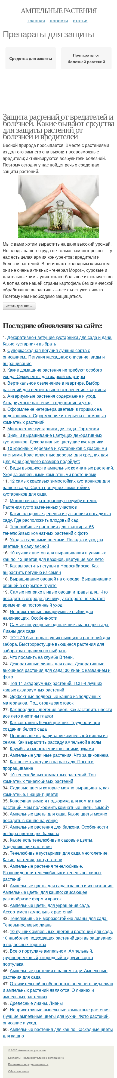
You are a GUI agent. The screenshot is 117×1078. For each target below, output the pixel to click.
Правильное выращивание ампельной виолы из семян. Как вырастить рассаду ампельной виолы (55, 738)
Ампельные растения (58, 10)
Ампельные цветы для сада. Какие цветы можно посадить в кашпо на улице (55, 817)
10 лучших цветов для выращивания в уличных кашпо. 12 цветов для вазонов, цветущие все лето (54, 555)
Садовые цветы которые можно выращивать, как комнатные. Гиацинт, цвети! (56, 790)
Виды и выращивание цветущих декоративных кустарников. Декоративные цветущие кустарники (53, 438)
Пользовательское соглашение (43, 1058)
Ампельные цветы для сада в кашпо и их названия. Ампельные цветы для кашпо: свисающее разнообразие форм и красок (58, 892)
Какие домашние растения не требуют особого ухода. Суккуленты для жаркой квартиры (52, 373)
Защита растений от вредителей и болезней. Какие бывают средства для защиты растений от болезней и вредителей (58, 126)
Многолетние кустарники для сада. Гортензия (53, 428)
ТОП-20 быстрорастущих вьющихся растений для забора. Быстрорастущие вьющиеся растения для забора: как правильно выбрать (56, 644)
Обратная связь (18, 1071)
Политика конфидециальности (28, 1064)
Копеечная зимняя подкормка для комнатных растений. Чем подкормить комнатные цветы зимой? (56, 804)
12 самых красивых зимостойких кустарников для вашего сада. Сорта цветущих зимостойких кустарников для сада (56, 487)
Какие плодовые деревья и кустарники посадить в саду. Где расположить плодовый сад (57, 516)
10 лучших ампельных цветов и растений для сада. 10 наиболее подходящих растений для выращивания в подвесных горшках (58, 937)
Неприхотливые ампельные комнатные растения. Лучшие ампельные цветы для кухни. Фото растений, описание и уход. (57, 1016)
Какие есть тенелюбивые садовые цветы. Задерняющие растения (48, 843)
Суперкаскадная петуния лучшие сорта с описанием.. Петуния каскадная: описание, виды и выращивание (54, 356)
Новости (59, 20)
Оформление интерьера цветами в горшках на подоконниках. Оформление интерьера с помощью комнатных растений (54, 415)
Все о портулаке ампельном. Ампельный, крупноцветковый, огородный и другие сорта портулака (48, 957)
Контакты (14, 1058)
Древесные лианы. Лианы (36, 1003)
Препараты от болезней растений (86, 58)
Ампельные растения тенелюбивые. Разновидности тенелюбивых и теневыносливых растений (52, 872)
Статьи (80, 20)
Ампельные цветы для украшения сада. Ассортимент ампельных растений (46, 908)
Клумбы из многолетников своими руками (52, 748)
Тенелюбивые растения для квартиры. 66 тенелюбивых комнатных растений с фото (48, 529)
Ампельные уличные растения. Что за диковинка (59, 755)
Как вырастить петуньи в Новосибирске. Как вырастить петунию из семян (50, 569)
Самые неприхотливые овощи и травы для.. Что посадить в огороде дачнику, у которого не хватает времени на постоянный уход (55, 598)
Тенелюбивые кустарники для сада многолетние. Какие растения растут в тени (56, 856)
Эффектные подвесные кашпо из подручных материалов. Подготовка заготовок (52, 699)
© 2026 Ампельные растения (27, 1050)
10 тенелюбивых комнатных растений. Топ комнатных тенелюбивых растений (49, 777)
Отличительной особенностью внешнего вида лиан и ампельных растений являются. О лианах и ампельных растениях (58, 990)
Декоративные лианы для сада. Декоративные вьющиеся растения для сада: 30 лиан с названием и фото (56, 670)
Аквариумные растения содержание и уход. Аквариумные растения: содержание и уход (49, 399)
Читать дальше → (19, 306)
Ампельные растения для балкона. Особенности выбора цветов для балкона (55, 830)
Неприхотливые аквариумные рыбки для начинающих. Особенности (48, 614)
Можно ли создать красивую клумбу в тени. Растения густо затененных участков (50, 503)
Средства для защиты (30, 58)
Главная (36, 20)
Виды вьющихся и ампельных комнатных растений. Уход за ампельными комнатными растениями (58, 471)
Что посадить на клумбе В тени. (42, 657)
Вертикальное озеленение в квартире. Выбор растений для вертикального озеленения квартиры (54, 386)
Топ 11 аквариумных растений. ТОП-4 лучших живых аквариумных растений (52, 686)
